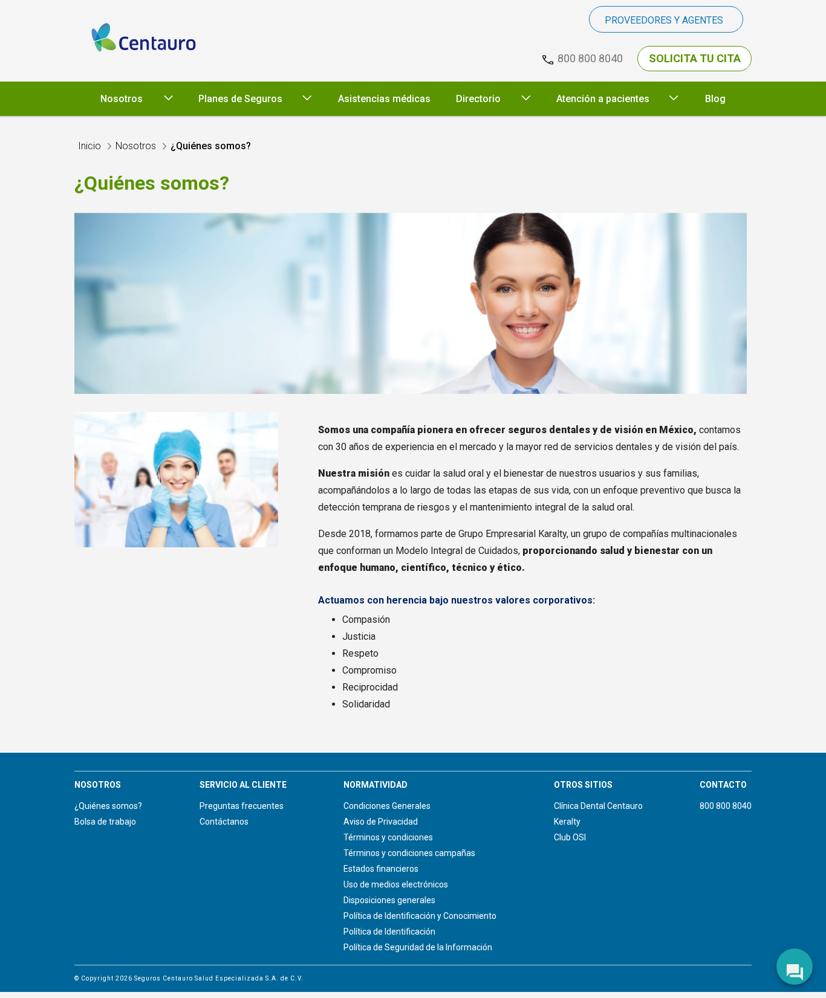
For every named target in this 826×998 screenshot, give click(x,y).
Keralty (567, 821)
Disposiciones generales (389, 900)
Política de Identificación (389, 931)
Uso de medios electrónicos (395, 884)
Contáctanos (224, 821)
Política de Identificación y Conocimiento (419, 916)
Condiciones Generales (387, 806)
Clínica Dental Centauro (598, 806)
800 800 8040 (726, 806)
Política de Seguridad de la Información (417, 947)
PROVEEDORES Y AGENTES (664, 20)
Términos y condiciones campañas (409, 853)
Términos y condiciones (388, 837)
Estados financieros (380, 869)
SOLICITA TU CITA (695, 58)
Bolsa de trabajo (105, 821)
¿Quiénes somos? (108, 806)
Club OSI (570, 837)
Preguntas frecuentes (242, 806)
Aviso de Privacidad (380, 821)
